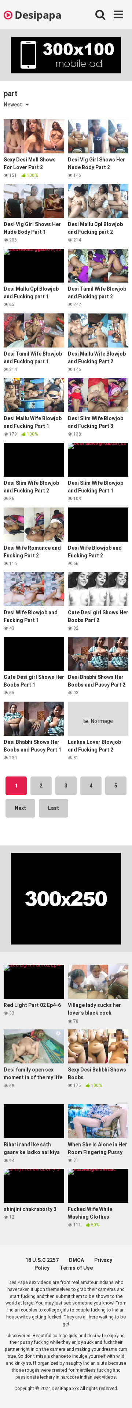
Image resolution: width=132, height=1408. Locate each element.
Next (20, 808)
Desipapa (36, 15)
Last (53, 808)
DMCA (76, 1260)
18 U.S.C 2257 (42, 1260)
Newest (13, 105)
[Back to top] (118, 1393)
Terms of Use (76, 1268)
